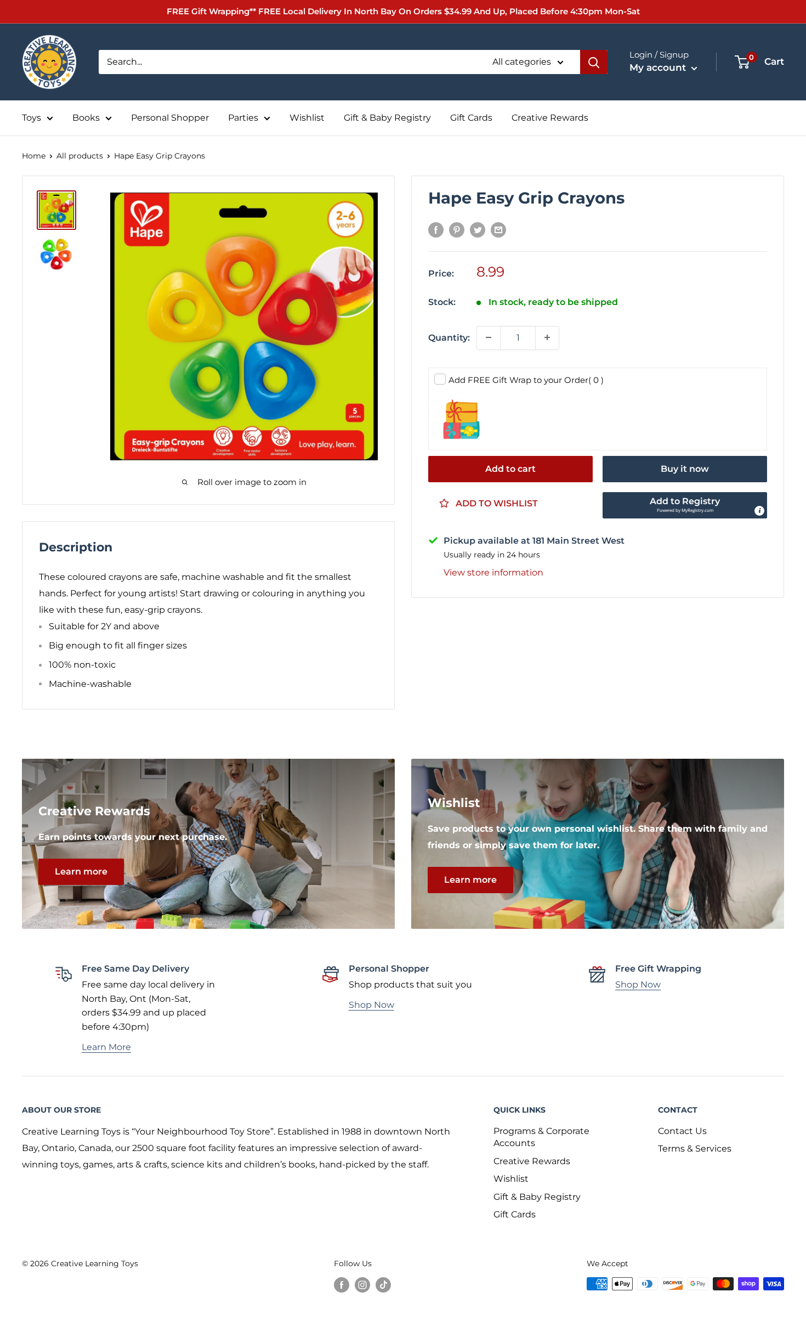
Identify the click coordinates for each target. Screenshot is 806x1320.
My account (659, 67)
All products (79, 156)
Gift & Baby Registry (387, 117)
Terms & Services (694, 1148)
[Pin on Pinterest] (456, 230)
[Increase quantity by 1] (547, 337)
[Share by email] (498, 230)
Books (86, 117)
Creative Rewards (550, 117)
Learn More (106, 1047)
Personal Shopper (170, 117)
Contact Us (682, 1131)
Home (34, 156)
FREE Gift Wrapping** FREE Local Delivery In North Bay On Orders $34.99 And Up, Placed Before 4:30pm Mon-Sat (403, 11)
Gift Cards (471, 117)
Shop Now (371, 1005)
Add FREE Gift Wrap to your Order (526, 380)
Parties (243, 117)
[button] (685, 505)
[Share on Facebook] (436, 230)
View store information (493, 572)
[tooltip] (759, 510)
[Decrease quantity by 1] (488, 337)
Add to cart (510, 468)
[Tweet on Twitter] (477, 230)
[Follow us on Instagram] (362, 1285)
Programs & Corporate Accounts (541, 1137)
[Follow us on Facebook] (341, 1285)
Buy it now (685, 468)
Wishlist (307, 117)
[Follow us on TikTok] (383, 1285)
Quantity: (449, 337)
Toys (31, 117)
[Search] (594, 62)
